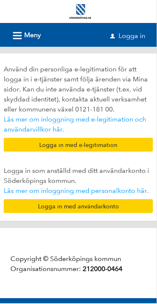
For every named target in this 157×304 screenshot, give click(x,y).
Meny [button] (25, 36)
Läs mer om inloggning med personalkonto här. (76, 191)
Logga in (127, 36)
